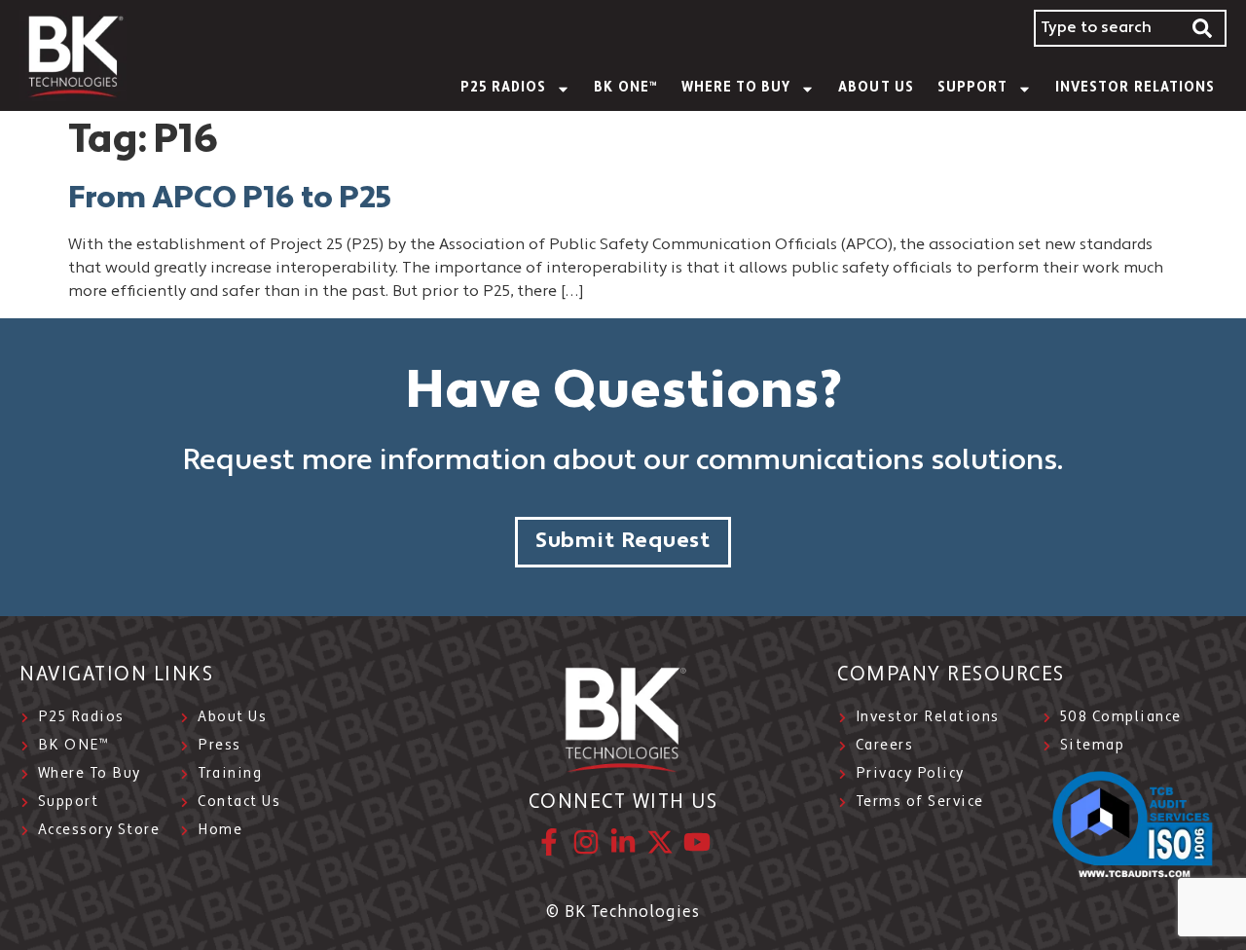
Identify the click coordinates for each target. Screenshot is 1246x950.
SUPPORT (972, 88)
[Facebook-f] (549, 841)
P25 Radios (503, 88)
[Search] (1203, 28)
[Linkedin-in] (623, 841)
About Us (875, 88)
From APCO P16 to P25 (229, 199)
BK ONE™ (625, 88)
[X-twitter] (659, 841)
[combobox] (1107, 28)
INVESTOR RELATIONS (1135, 88)
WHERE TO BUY (736, 88)
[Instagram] (586, 841)
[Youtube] (696, 841)
